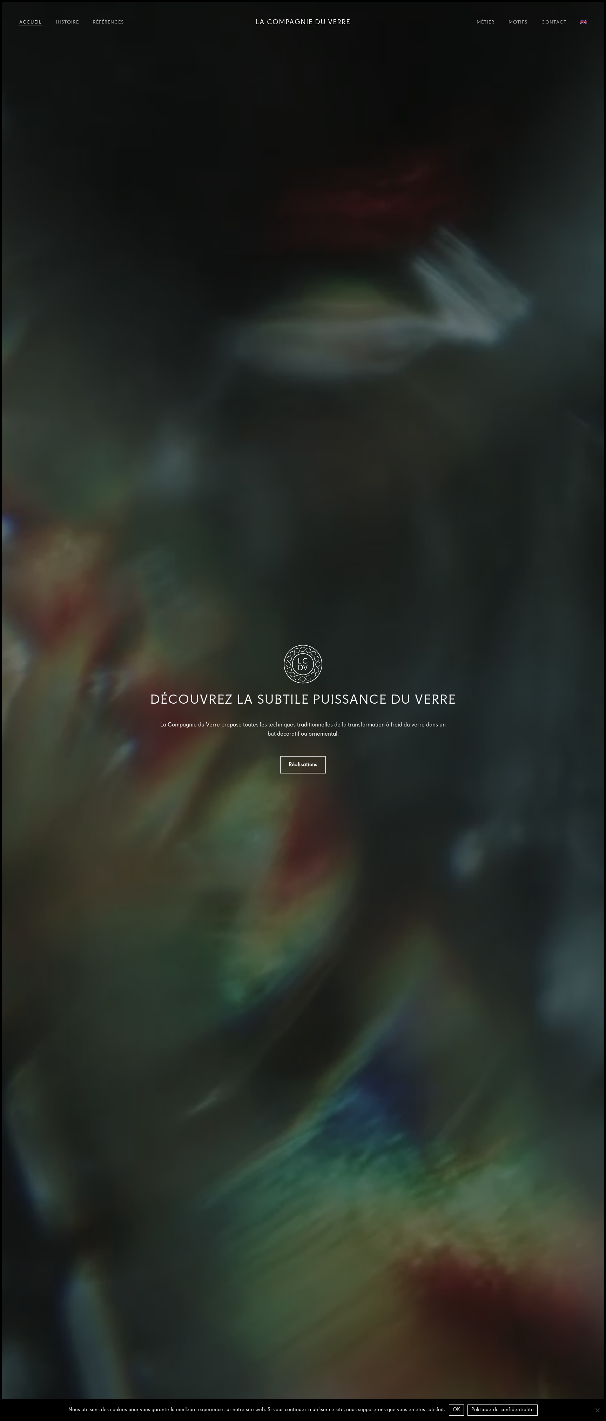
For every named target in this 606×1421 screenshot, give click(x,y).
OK (456, 1410)
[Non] (597, 1410)
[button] (303, 764)
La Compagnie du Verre (303, 22)
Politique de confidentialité (502, 1410)
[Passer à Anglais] (583, 23)
